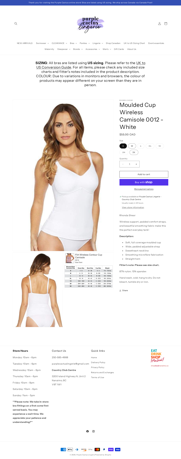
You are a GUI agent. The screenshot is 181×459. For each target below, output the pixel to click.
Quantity (123, 158)
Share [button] (125, 290)
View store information (133, 207)
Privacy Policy (97, 367)
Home (94, 357)
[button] (16, 23)
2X (125, 153)
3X (133, 152)
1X (161, 147)
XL (151, 147)
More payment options (143, 189)
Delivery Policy (98, 362)
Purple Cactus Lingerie (86, 455)
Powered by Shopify (103, 455)
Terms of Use (97, 377)
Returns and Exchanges (102, 372)
